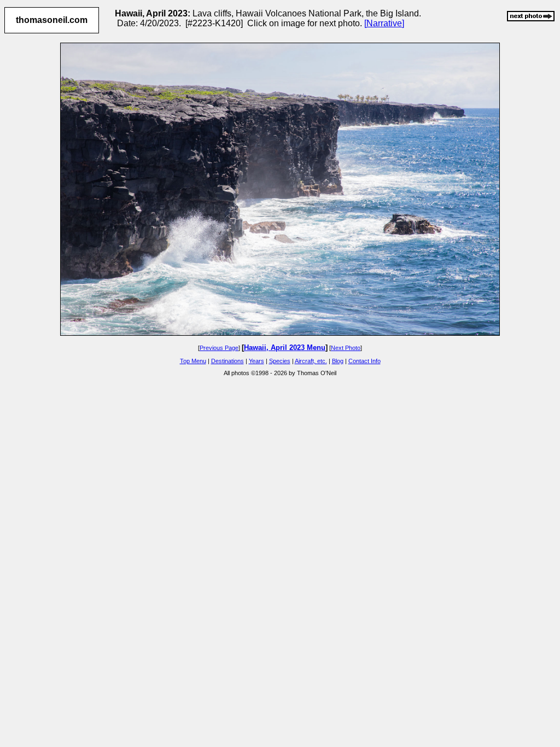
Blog (337, 361)
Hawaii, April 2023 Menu (284, 347)
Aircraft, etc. (311, 361)
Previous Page (219, 348)
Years (256, 361)
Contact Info (364, 361)
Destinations (227, 361)
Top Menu (193, 361)
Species (279, 361)
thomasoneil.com (52, 20)
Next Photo (345, 348)
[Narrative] (384, 23)
